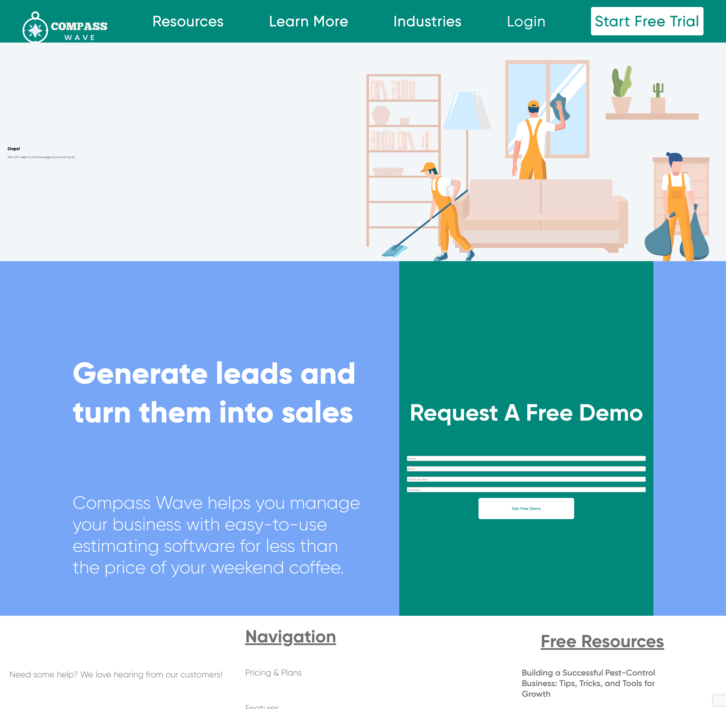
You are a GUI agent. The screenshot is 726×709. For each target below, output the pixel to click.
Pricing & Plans (273, 672)
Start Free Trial (647, 21)
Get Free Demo (526, 508)
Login (526, 21)
